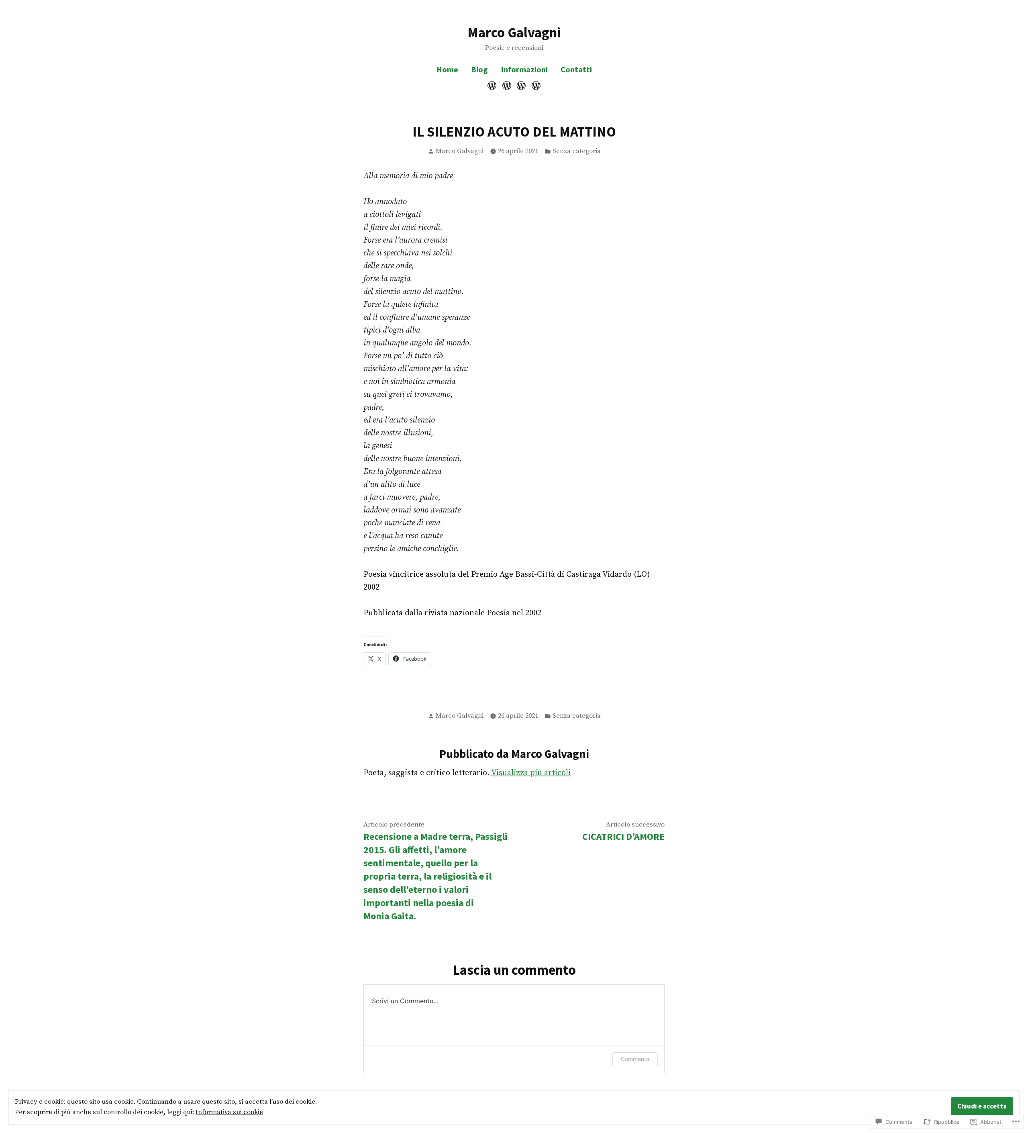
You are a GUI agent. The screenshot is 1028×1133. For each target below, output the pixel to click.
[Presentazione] (493, 85)
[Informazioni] (521, 85)
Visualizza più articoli (531, 773)
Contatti (576, 69)
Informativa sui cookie (229, 1112)
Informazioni (524, 69)
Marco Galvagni (514, 32)
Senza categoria (577, 151)
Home (447, 69)
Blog (479, 69)
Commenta (635, 1058)
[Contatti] (535, 85)
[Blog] (506, 85)
